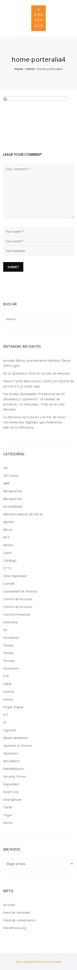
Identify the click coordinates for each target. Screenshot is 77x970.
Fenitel (8, 653)
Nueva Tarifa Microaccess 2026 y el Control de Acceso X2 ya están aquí (38, 383)
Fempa (8, 645)
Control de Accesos (18, 599)
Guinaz (8, 699)
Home (18, 69)
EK (5, 630)
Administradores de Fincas (23, 514)
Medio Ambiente (15, 738)
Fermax (9, 660)
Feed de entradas (16, 912)
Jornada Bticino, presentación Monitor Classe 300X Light (37, 363)
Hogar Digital (13, 707)
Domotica (10, 622)
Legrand (9, 730)
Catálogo (10, 560)
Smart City (11, 792)
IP (4, 722)
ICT (6, 714)
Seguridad (10, 784)
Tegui (7, 815)
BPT (6, 537)
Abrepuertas (12, 491)
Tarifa (7, 807)
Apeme (8, 522)
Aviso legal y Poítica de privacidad (38, 962)
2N (5, 468)
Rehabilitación (13, 768)
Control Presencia (16, 614)
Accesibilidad (12, 506)
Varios (8, 822)
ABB (6, 483)
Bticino (8, 545)
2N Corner (11, 475)
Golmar (8, 691)
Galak (7, 684)
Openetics (11, 753)
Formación (11, 668)
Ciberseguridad (14, 576)
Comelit (9, 583)
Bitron (7, 529)
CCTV (7, 568)
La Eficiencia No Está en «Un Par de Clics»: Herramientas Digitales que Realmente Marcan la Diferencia (35, 422)
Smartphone (12, 799)
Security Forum (14, 776)
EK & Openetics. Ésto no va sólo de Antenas (36, 373)
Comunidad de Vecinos (20, 591)
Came (7, 552)
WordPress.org (15, 928)
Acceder (9, 905)
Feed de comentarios (19, 920)
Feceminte (11, 637)
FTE (6, 676)
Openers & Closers (17, 745)
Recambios (11, 761)
